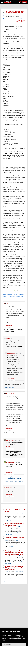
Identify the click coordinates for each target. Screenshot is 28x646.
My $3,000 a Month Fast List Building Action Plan (14, 477)
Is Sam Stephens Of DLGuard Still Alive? (15, 510)
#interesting (21, 294)
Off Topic (22, 513)
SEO (4, 18)
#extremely (9, 294)
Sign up (24, 2)
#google (15, 294)
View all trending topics (9, 582)
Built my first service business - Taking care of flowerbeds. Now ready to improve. (14, 567)
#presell (18, 296)
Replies (7, 520)
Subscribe (20, 18)
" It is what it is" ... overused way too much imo (14, 538)
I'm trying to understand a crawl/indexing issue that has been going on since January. (14, 552)
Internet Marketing (18, 526)
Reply (6, 563)
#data (4, 294)
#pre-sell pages (11, 296)
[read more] (7, 519)
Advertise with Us (22, 6)
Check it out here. (9, 387)
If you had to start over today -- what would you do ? (14, 524)
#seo (22, 296)
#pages (4, 296)
